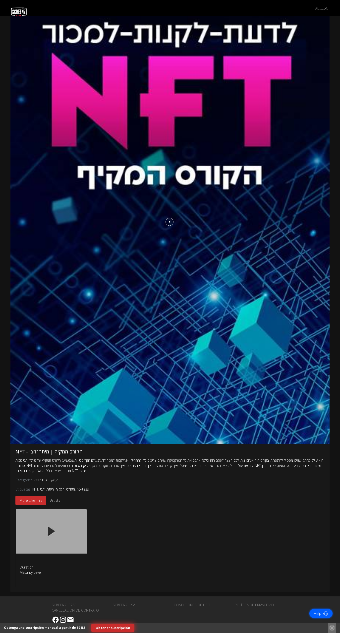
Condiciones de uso (192, 605)
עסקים (52, 480)
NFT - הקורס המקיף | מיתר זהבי (49, 451)
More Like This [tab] (30, 500)
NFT (35, 489)
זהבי (42, 489)
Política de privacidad (254, 605)
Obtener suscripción (113, 628)
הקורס (70, 489)
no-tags (83, 489)
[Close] (332, 628)
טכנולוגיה (40, 480)
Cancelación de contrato (75, 610)
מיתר (50, 489)
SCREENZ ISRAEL (65, 605)
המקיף (60, 489)
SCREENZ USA (124, 605)
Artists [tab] (55, 500)
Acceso (322, 8)
